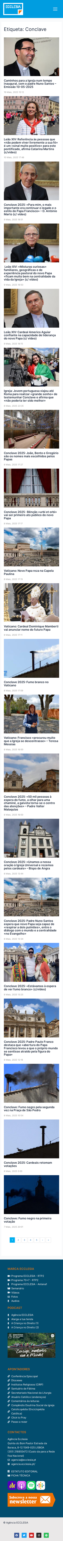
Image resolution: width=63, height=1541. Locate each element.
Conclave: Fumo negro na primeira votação (27, 1220)
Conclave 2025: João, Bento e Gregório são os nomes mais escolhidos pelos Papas (31, 456)
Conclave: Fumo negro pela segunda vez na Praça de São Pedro (29, 1108)
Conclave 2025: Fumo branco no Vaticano (26, 683)
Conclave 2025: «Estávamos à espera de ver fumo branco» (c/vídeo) (30, 987)
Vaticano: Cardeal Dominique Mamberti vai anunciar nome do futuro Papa (31, 628)
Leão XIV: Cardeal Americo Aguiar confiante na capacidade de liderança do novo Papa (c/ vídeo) (30, 335)
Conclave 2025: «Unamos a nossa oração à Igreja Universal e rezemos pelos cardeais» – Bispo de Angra (28, 865)
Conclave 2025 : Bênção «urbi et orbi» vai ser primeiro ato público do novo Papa (30, 515)
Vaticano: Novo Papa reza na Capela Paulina (29, 572)
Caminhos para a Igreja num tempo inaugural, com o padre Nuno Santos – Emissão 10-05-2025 (30, 84)
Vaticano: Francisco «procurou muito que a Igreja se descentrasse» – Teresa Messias (31, 741)
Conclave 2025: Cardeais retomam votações (28, 1164)
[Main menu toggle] (55, 9)
